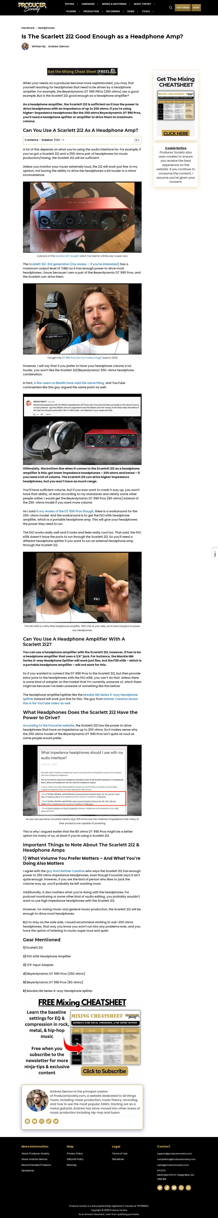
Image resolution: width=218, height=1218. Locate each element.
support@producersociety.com (174, 1153)
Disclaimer (118, 1159)
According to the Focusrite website (48, 725)
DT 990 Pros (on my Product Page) (82, 357)
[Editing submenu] (77, 4)
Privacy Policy (75, 1153)
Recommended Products (36, 1165)
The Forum (182, 7)
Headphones (46, 28)
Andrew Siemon (58, 46)
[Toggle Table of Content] (135, 140)
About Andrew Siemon (34, 1159)
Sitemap (72, 1165)
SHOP (196, 7)
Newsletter (28, 1170)
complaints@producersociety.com (176, 1159)
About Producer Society (35, 1153)
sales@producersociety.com (173, 1165)
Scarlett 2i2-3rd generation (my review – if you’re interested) (74, 264)
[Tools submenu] (153, 11)
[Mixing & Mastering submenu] (130, 4)
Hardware (28, 28)
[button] (170, 8)
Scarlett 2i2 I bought (67, 256)
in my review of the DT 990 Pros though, (65, 511)
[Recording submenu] (123, 11)
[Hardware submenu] (98, 4)
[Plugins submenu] (79, 11)
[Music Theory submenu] (154, 4)
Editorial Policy (75, 1159)
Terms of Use (119, 1153)
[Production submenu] (102, 11)
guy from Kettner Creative (65, 871)
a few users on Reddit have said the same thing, (69, 383)
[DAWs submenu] (138, 11)
